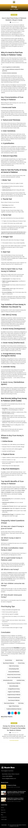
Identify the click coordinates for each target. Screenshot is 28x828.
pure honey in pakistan (14, 700)
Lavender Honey (21, 680)
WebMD (8, 492)
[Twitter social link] (12, 713)
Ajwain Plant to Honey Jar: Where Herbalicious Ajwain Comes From (15, 799)
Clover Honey (21, 663)
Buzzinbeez (16, 9)
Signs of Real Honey (14, 706)
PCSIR (14, 86)
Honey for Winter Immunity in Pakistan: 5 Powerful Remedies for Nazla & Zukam (14, 728)
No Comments (17, 787)
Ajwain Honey (19, 660)
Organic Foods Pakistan (14, 691)
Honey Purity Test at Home (13, 674)
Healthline (9, 572)
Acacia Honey (8, 660)
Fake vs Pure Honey (14, 666)
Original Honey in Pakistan (13, 694)
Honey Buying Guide (14, 668)
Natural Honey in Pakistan (13, 683)
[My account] (26, 2)
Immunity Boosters (8, 680)
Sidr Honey (21, 703)
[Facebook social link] (9, 713)
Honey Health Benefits (13, 671)
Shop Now (3, 812)
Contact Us (3, 817)
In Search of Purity (11, 785)
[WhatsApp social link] (19, 713)
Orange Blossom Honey (14, 689)
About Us (3, 810)
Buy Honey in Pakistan (8, 663)
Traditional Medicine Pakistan (13, 709)
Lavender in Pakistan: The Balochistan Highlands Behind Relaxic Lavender (16, 792)
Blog (2, 814)
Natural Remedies (13, 686)
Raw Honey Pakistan (9, 703)
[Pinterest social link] (15, 713)
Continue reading (14, 740)
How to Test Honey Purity (14, 677)
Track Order (4, 819)
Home (11, 9)
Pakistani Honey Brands (14, 697)
